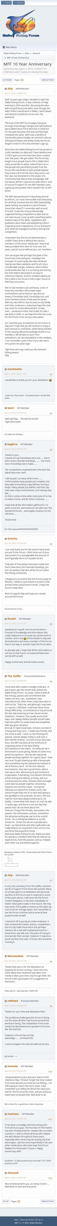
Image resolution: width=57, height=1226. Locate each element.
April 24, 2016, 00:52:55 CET (16, 1071)
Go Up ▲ (39, 1219)
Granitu (12, 538)
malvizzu (13, 1114)
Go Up (5, 1201)
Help (16, 1219)
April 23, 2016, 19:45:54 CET (16, 1005)
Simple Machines (35, 1223)
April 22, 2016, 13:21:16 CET (16, 623)
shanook (13, 1172)
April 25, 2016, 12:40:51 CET (16, 1118)
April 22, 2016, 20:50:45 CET (16, 681)
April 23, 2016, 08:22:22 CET (16, 880)
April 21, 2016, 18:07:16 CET (16, 374)
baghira (12, 444)
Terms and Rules (26, 1219)
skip (10, 88)
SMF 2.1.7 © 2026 (21, 1223)
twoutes (12, 1066)
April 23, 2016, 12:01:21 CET (16, 961)
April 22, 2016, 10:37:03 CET (16, 543)
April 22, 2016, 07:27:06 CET (16, 413)
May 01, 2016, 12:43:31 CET (15, 1177)
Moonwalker (15, 956)
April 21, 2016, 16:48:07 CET (16, 93)
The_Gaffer (14, 676)
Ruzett (11, 618)
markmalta (14, 369)
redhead (12, 1001)
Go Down (7, 80)
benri (10, 408)
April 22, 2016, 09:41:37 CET (16, 449)
